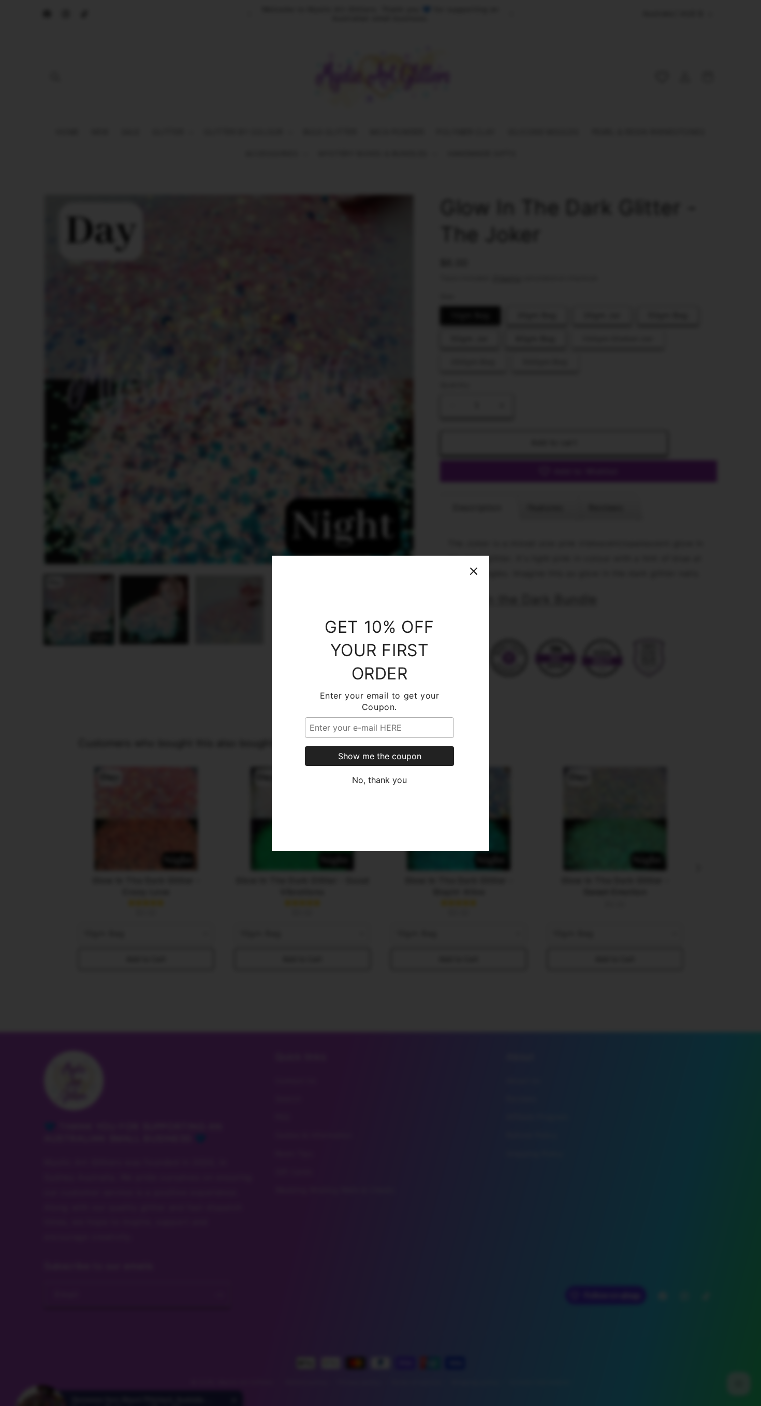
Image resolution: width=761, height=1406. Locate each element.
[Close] (473, 571)
